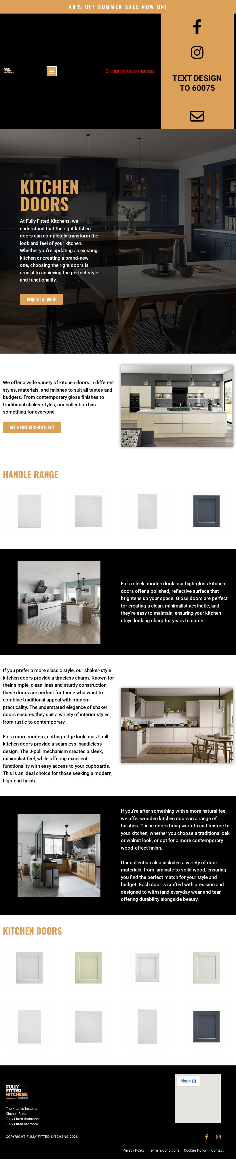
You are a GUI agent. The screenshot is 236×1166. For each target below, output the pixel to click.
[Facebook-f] (206, 1137)
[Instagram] (218, 1137)
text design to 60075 (197, 83)
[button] (52, 71)
